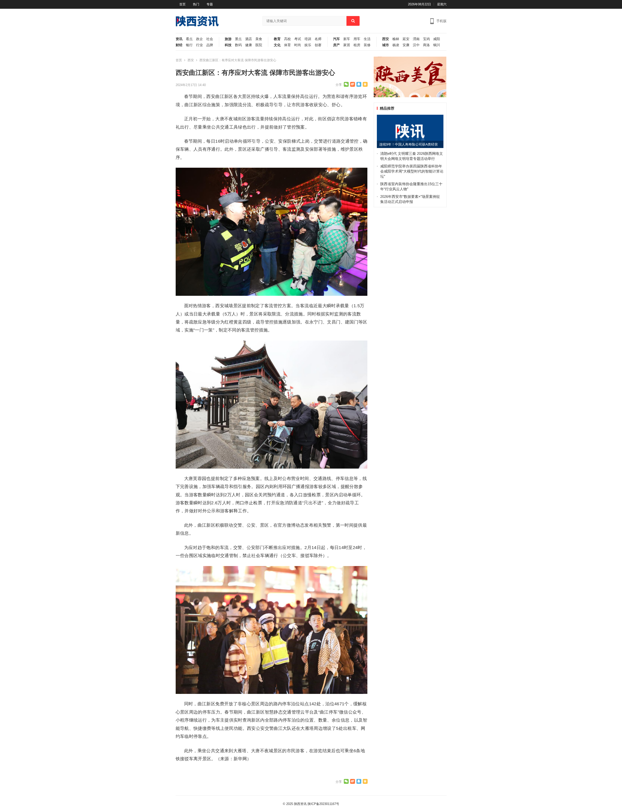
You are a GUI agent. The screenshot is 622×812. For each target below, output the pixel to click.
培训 (307, 39)
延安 (406, 39)
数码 (238, 45)
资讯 (179, 39)
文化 (277, 45)
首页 (182, 4)
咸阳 (436, 39)
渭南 (416, 39)
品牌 (209, 45)
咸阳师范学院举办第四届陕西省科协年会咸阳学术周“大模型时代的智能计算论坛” (411, 171)
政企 (199, 39)
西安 (385, 39)
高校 (287, 39)
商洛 (426, 45)
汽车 (336, 39)
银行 (189, 45)
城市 (385, 45)
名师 (318, 39)
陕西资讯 (300, 804)
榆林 (395, 39)
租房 (357, 45)
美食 (258, 39)
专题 (210, 4)
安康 (406, 45)
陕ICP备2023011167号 (323, 804)
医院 (258, 45)
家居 (346, 45)
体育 (287, 45)
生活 (367, 39)
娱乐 (307, 45)
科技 (228, 45)
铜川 (436, 45)
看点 (189, 39)
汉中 (416, 45)
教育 (277, 39)
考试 (297, 39)
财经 (179, 45)
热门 (196, 4)
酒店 (248, 39)
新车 (346, 39)
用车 (357, 39)
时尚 (297, 45)
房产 (336, 45)
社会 (209, 39)
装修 (367, 45)
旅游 (228, 39)
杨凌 (395, 45)
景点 (238, 39)
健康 (248, 45)
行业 (199, 45)
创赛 (318, 45)
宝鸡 (426, 39)
